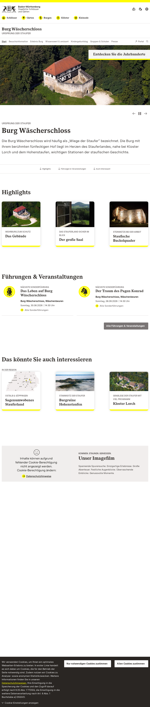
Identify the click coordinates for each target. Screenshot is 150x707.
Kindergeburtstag (79, 41)
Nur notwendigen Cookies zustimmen (87, 663)
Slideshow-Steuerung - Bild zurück (134, 113)
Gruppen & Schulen (99, 41)
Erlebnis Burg (36, 41)
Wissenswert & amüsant (57, 41)
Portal (141, 41)
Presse (114, 41)
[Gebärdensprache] (140, 9)
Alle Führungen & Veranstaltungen (125, 326)
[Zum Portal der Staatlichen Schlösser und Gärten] (21, 9)
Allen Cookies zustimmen (131, 663)
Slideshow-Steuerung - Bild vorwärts (145, 113)
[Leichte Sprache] (133, 9)
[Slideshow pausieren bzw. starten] (139, 113)
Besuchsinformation (18, 41)
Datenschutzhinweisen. (14, 683)
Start (4, 41)
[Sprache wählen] (146, 9)
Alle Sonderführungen (36, 310)
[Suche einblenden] (147, 41)
